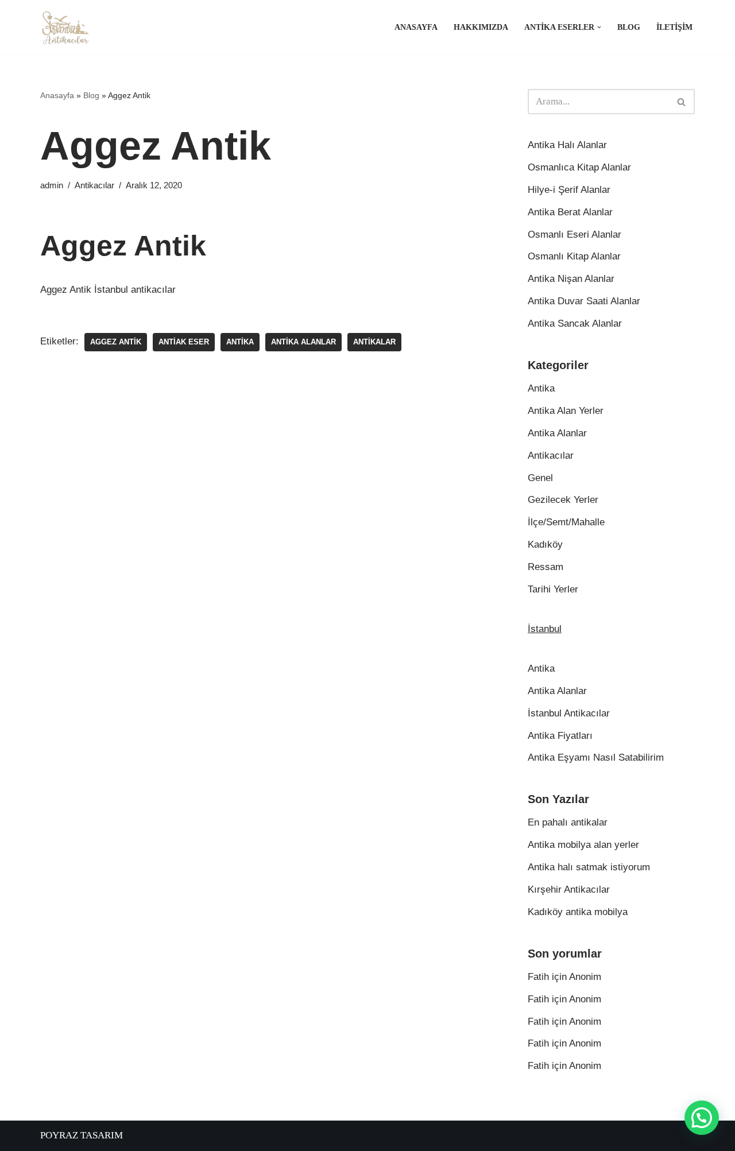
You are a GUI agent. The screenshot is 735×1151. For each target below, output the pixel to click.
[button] (599, 27)
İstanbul (545, 628)
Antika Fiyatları (560, 735)
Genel (540, 477)
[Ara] (682, 101)
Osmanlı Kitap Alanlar (574, 256)
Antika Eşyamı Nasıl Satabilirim (596, 757)
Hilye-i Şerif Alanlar (569, 189)
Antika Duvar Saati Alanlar (584, 301)
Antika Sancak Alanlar (575, 323)
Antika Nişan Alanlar (571, 278)
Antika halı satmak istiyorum (589, 867)
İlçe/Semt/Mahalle (566, 522)
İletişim (674, 27)
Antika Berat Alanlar (570, 212)
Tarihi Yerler (553, 589)
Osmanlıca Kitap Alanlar (579, 167)
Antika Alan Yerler (566, 410)
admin (51, 185)
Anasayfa (416, 27)
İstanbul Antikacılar (569, 713)
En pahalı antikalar (568, 822)
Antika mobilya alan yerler (583, 844)
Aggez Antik (115, 342)
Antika (240, 342)
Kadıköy (545, 544)
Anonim (585, 976)
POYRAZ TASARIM (81, 1135)
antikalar (374, 342)
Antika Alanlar (557, 433)
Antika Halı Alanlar (567, 144)
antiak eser (183, 342)
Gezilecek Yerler (563, 499)
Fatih (538, 976)
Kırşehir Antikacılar (569, 889)
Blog (628, 27)
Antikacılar (94, 185)
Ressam (545, 566)
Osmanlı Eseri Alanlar (574, 234)
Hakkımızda (481, 27)
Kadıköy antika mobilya (578, 911)
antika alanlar (303, 342)
